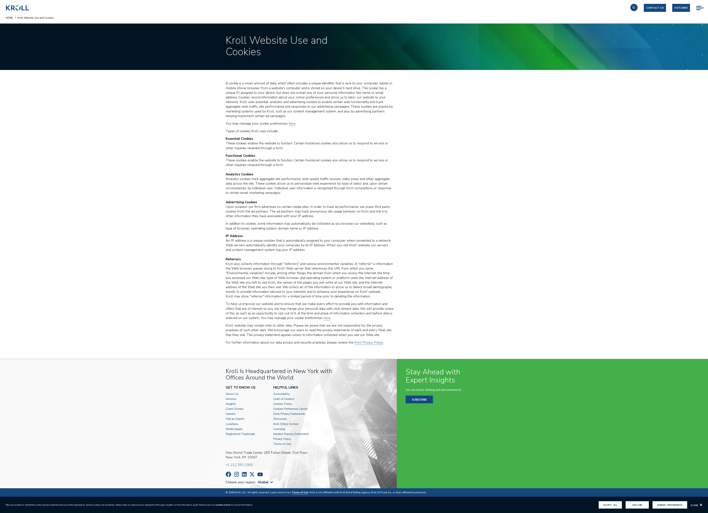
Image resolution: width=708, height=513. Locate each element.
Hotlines (681, 8)
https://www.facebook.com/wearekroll (228, 474)
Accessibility (281, 394)
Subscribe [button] (419, 399)
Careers (231, 414)
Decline (637, 504)
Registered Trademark (240, 434)
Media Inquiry (234, 429)
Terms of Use (282, 444)
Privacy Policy (282, 439)
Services (231, 399)
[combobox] (266, 482)
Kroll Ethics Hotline (286, 424)
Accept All (610, 504)
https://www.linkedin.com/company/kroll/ (244, 474)
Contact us (655, 8)
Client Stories (235, 409)
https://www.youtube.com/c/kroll (260, 474)
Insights (231, 404)
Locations (232, 424)
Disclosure (280, 419)
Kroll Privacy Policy (368, 342)
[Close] (701, 504)
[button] (634, 7)
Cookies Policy (282, 404)
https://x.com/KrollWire (252, 474)
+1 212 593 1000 (239, 465)
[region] (354, 505)
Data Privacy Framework (289, 414)
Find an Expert (235, 419)
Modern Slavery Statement (291, 434)
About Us (232, 394)
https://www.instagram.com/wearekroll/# (236, 474)
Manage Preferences (669, 504)
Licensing (279, 429)
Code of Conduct (283, 399)
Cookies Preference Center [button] (290, 409)
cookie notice (222, 504)
